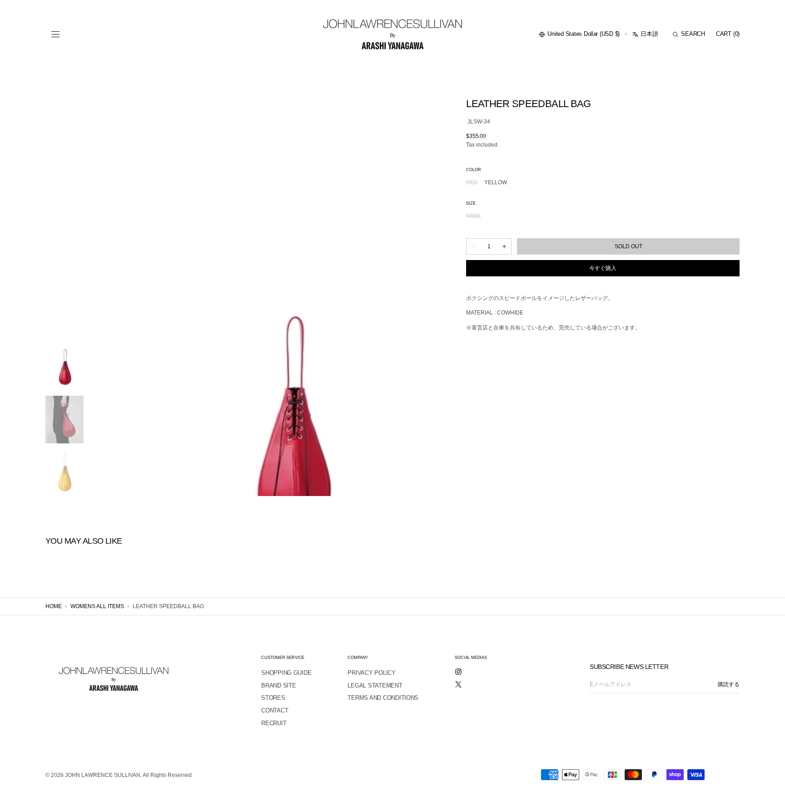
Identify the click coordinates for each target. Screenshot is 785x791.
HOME (53, 606)
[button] (55, 34)
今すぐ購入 (602, 268)
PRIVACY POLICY (371, 672)
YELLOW (495, 183)
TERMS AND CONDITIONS (383, 697)
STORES (273, 697)
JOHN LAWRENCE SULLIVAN (102, 775)
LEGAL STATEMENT (375, 685)
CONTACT (274, 710)
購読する (729, 684)
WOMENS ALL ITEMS (97, 606)
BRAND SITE (278, 685)
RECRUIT (273, 723)
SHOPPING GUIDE (286, 672)
